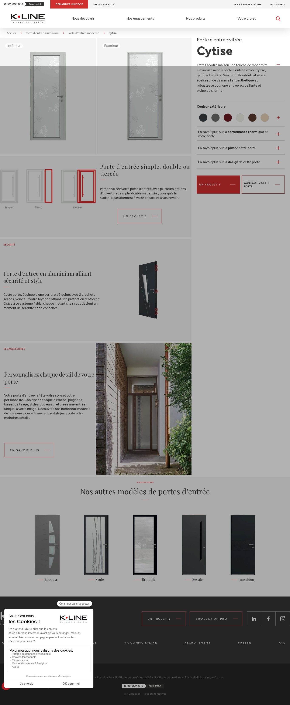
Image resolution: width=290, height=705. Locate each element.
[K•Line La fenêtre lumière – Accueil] (28, 18)
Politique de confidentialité (133, 677)
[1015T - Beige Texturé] (264, 117)
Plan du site (104, 677)
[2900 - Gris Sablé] (215, 117)
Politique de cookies (167, 677)
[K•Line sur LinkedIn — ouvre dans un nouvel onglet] (254, 618)
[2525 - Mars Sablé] (252, 117)
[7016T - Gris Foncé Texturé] (203, 117)
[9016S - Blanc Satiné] (240, 117)
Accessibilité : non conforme (203, 677)
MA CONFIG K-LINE (140, 642)
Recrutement (198, 642)
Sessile (197, 579)
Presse (244, 642)
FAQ (282, 642)
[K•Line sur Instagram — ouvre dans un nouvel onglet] (283, 618)
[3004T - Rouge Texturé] (228, 117)
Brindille (148, 579)
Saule (100, 579)
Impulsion (246, 579)
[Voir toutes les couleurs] (278, 117)
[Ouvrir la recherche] (278, 18)
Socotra (51, 579)
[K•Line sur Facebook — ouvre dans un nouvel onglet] (268, 618)
